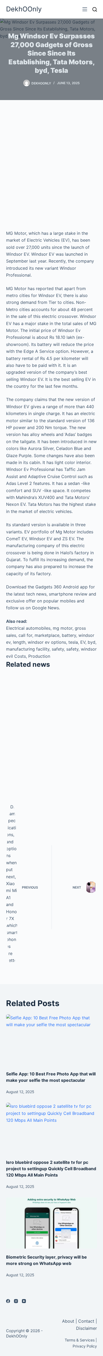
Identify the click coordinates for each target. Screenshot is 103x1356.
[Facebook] (8, 1301)
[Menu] (84, 9)
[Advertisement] (51, 165)
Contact (86, 1321)
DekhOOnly (24, 9)
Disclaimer (86, 1328)
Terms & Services (80, 1340)
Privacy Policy (85, 1346)
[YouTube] (24, 1301)
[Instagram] (16, 1301)
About (69, 1321)
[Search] (94, 9)
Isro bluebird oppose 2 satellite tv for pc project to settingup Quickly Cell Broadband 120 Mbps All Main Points (51, 1169)
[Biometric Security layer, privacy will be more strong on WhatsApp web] (51, 1223)
